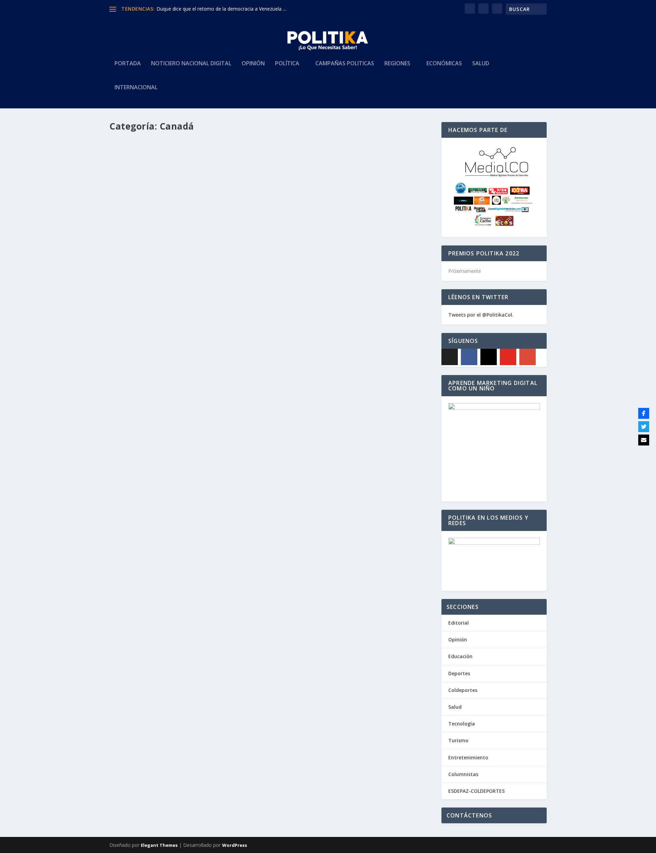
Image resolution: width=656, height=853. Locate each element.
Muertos (195, 534)
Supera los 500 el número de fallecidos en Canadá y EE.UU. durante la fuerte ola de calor (243, 524)
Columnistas (463, 774)
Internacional (136, 87)
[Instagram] (488, 357)
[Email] (643, 440)
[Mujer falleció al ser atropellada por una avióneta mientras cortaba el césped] (232, 209)
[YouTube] (508, 357)
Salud (480, 64)
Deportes (459, 673)
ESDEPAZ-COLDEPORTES (476, 791)
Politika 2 (133, 304)
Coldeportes (462, 690)
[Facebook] (469, 357)
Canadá (198, 304)
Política (287, 64)
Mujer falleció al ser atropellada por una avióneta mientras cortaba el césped (229, 293)
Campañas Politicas (344, 64)
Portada (127, 64)
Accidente (179, 304)
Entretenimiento (468, 757)
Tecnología (461, 723)
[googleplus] (527, 357)
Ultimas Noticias (224, 304)
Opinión (253, 64)
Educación (460, 656)
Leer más (131, 331)
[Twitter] (643, 426)
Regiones (397, 64)
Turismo (458, 740)
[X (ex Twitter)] (449, 357)
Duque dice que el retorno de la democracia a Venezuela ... (221, 8)
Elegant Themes (159, 845)
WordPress (234, 845)
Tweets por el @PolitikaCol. (481, 314)
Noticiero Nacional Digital (191, 64)
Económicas (444, 64)
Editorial (458, 622)
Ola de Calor (217, 534)
